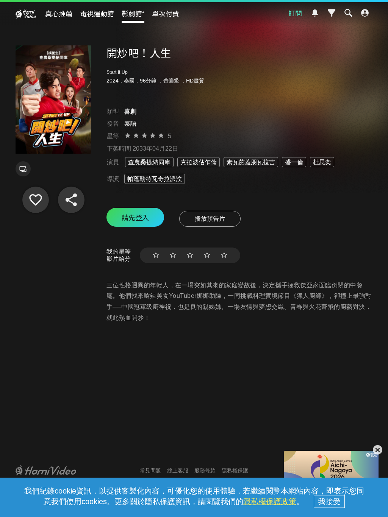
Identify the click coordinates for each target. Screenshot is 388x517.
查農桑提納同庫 (149, 162)
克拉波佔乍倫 (198, 162)
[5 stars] (224, 255)
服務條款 (205, 470)
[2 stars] (172, 255)
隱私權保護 (235, 470)
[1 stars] (155, 255)
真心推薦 (58, 13)
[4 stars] (207, 255)
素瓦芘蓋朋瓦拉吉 (251, 162)
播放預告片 (210, 218)
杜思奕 (322, 162)
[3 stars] (190, 255)
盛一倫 (294, 162)
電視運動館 (97, 13)
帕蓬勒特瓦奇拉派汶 (154, 179)
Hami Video (26, 13)
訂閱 (295, 13)
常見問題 (150, 470)
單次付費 (165, 13)
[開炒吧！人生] (35, 200)
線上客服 (177, 470)
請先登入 (135, 217)
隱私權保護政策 (269, 501)
